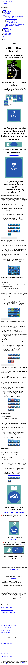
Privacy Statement (7, 663)
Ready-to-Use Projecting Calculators (9, 581)
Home (4, 10)
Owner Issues (6, 12)
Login (2, 6)
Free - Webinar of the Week (12, 25)
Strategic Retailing (7, 29)
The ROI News (9, 21)
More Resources (13, 17)
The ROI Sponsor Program (7, 643)
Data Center (6, 30)
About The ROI (4, 653)
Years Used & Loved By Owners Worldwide (11, 585)
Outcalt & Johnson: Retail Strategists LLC (10, 612)
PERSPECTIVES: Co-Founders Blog (15, 24)
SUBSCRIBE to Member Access (8, 625)
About (4, 15)
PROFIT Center (7, 33)
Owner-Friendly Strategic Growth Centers (11, 584)
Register (5, 3)
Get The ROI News (5, 623)
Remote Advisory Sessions (7, 607)
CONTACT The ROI (5, 630)
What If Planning (7, 11)
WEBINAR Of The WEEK (14, 569)
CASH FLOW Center (8, 31)
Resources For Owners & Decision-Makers (11, 582)
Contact (5, 26)
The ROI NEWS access (14, 22)
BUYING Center (7, 34)
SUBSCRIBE (6, 13)
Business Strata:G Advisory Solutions (9, 641)
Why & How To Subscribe (7, 656)
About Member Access (11, 19)
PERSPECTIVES (14, 578)
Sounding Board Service (6, 627)
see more (18, 516)
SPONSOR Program (11, 20)
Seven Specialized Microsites (7, 614)
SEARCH (5, 28)
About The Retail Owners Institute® (14, 16)
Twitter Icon (6, 36)
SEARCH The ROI (5, 632)
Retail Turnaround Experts (7, 610)
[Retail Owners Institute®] (7, 1)
